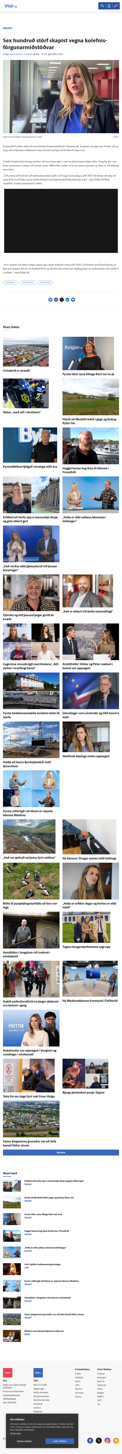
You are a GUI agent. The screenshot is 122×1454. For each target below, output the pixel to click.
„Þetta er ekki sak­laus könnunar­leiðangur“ (45, 1248)
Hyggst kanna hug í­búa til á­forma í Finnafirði (46, 1231)
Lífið (77, 1385)
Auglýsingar (38, 1389)
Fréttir (78, 1374)
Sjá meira (61, 1153)
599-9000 (11, 1403)
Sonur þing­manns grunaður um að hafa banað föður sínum (54, 1315)
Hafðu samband (40, 1393)
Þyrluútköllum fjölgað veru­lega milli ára (30, 466)
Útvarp (78, 1397)
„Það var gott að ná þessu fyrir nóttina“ (29, 857)
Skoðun (78, 1389)
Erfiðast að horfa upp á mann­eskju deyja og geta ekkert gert (54, 1181)
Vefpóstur (38, 1412)
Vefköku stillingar (24, 1441)
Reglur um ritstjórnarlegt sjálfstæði (14, 1386)
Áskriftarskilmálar (41, 1400)
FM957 (100, 1397)
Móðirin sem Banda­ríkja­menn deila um (44, 1331)
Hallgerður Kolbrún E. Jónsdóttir (18, 54)
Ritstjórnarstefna (41, 1396)
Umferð (37, 1408)
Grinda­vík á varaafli (16, 370)
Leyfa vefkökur (60, 1441)
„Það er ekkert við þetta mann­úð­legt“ (87, 611)
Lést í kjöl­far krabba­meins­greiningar (42, 1264)
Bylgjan (100, 1393)
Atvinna (100, 1381)
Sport (77, 1381)
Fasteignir (101, 1378)
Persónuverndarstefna (13, 1392)
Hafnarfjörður (45, 282)
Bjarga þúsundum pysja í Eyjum (83, 1092)
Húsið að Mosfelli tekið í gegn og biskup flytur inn (49, 1198)
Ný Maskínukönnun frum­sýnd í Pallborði (90, 1001)
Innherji (101, 1374)
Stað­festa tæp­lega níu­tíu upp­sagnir (86, 756)
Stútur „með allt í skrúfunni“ (22, 412)
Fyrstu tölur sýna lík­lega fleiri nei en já (88, 374)
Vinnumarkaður (27, 282)
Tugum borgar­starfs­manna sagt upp (86, 947)
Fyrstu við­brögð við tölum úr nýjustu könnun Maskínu (51, 1281)
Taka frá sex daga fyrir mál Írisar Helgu (29, 1096)
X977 (99, 1400)
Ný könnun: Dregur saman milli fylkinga (89, 858)
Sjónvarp (79, 1393)
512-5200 (42, 1385)
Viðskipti (79, 1378)
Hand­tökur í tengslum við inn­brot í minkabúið (47, 1298)
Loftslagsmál (10, 282)
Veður (100, 1389)
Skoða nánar (15, 1433)
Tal (98, 1404)
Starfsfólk (37, 1404)
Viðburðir (101, 1385)
